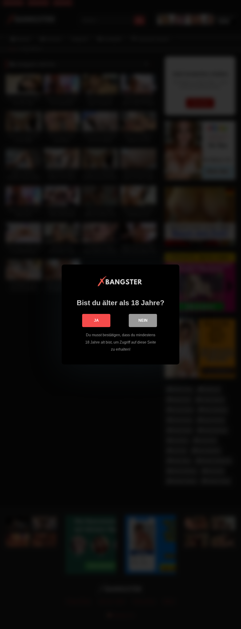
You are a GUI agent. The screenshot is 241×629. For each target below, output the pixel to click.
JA (96, 320)
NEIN (143, 320)
